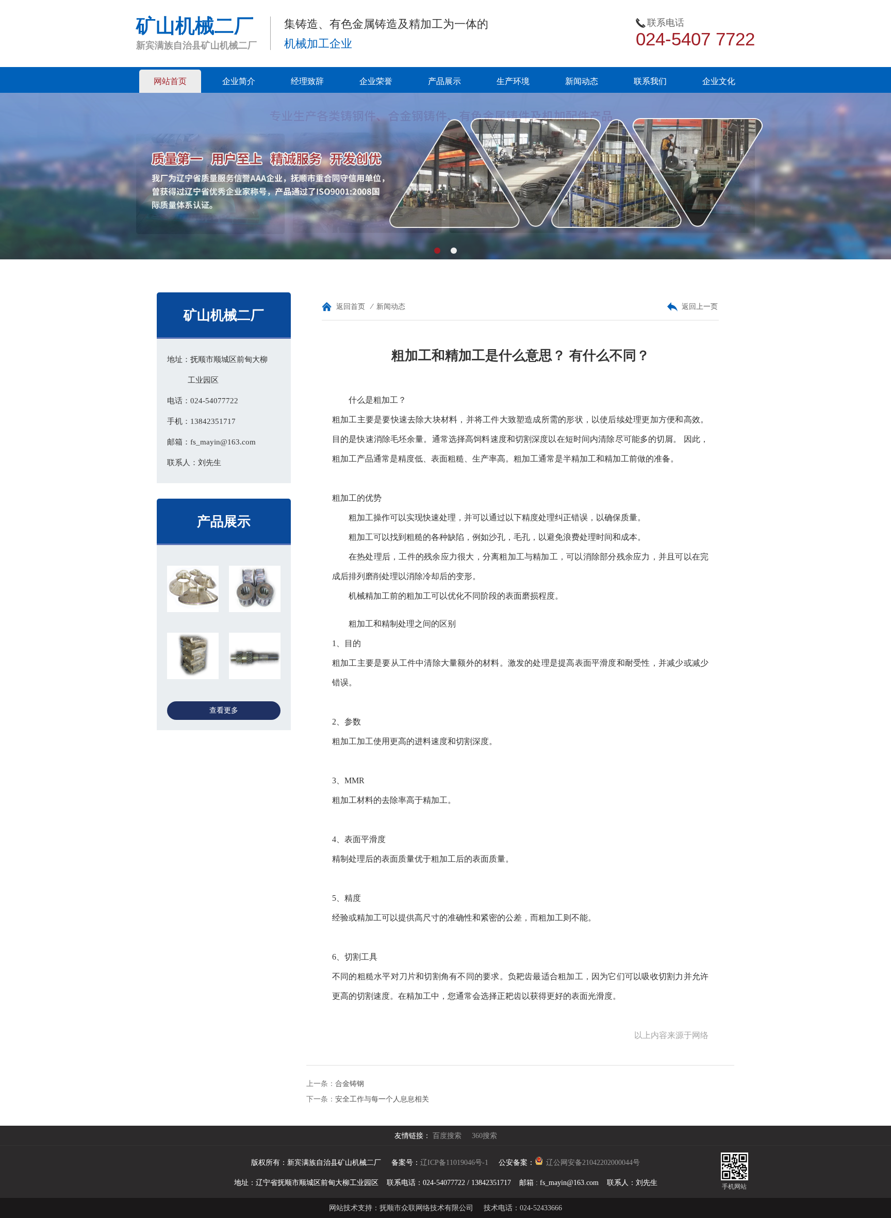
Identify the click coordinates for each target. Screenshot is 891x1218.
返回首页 (350, 306)
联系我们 (650, 81)
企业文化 (718, 81)
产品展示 (444, 81)
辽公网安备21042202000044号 (593, 1162)
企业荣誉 (375, 81)
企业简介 (238, 81)
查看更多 (223, 710)
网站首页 (170, 81)
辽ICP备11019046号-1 (454, 1162)
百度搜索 (447, 1136)
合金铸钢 (349, 1084)
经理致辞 (307, 81)
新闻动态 (581, 81)
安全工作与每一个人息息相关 (382, 1099)
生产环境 (513, 81)
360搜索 (484, 1136)
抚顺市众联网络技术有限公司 (426, 1208)
